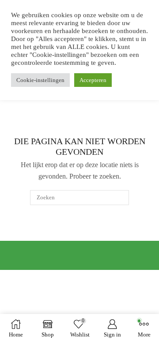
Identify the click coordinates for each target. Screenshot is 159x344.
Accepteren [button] (93, 80)
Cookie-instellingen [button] (40, 80)
